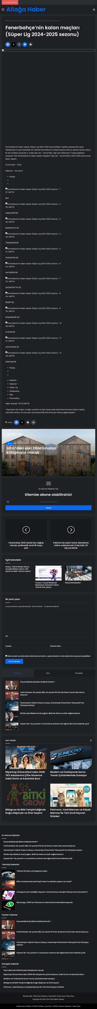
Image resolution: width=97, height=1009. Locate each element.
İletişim (28, 1006)
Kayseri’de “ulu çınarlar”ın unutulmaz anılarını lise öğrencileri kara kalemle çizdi (54, 724)
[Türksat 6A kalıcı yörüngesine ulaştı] (8, 874)
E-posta (9, 646)
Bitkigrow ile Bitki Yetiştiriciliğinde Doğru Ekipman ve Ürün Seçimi (25, 811)
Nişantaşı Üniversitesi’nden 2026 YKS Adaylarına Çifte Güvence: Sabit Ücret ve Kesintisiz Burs (25, 775)
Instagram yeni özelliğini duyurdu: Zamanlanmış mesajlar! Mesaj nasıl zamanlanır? (52, 892)
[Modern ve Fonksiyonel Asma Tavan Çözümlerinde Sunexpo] (71, 757)
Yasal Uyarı (77, 1006)
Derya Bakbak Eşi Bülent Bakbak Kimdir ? (37, 682)
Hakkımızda (20, 1006)
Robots (44, 996)
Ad (7, 636)
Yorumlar (79, 673)
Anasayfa (10, 21)
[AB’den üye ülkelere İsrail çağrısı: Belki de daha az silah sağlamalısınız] (11, 716)
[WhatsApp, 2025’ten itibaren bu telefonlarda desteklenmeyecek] (8, 905)
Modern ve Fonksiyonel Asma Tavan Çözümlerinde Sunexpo (68, 773)
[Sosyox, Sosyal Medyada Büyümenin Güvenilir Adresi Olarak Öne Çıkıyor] (48, 573)
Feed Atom (61, 996)
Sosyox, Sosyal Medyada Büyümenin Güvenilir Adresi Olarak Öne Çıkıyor (47, 585)
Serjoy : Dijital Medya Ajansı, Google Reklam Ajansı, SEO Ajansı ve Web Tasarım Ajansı (18, 569)
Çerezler (49, 1006)
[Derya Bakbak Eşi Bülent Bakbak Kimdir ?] (11, 685)
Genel (10, 443)
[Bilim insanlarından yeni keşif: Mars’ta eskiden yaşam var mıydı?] (8, 884)
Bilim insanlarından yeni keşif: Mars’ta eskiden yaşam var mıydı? (44, 881)
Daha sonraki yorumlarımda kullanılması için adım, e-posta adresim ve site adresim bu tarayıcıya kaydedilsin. (49, 656)
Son (48, 673)
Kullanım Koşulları (65, 1006)
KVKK (55, 1006)
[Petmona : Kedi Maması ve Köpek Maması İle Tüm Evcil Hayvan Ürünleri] (71, 795)
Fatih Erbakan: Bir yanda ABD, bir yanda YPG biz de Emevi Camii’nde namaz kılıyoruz (52, 932)
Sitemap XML (27, 996)
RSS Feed (37, 996)
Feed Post (70, 996)
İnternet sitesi (55, 646)
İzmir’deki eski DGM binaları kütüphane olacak (31, 450)
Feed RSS (52, 996)
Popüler (17, 673)
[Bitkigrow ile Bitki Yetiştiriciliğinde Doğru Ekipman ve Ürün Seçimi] (26, 795)
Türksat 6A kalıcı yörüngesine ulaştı (32, 871)
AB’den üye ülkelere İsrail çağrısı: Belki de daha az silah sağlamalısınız (50, 713)
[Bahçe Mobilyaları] (78, 573)
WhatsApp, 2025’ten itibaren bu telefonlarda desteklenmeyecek (45, 902)
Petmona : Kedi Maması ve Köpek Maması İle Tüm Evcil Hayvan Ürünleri (70, 813)
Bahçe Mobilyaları (73, 583)
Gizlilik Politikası (38, 1006)
